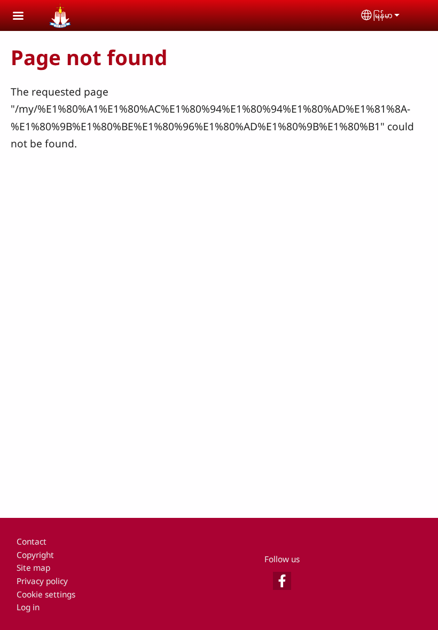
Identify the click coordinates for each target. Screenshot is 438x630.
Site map (33, 567)
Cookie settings (46, 594)
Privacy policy (42, 581)
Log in (28, 607)
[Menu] (24, 16)
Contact (31, 541)
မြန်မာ (383, 15)
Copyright (35, 555)
